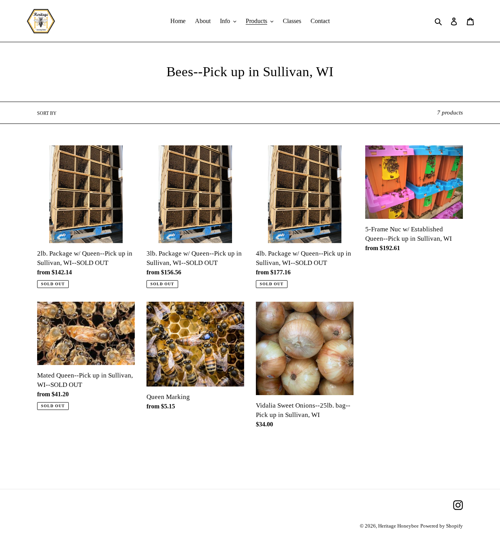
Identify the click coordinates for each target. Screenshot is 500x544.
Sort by (47, 113)
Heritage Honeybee (398, 526)
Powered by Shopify (441, 526)
